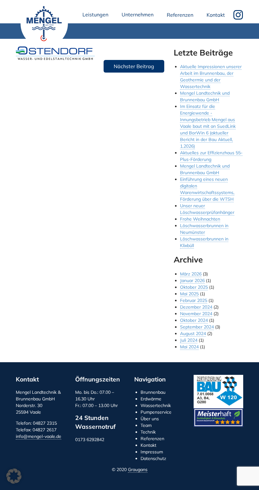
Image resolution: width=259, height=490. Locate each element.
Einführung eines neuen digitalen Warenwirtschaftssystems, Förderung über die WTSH (207, 189)
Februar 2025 (193, 300)
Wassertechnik (156, 405)
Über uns (150, 419)
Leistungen (96, 16)
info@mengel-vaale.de (38, 436)
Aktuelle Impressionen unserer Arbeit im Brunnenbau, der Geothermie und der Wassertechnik (211, 76)
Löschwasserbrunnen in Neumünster (204, 229)
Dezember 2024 (196, 307)
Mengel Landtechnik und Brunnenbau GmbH (44, 23)
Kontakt (216, 15)
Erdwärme (151, 399)
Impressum (152, 452)
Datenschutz (153, 458)
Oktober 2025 (194, 287)
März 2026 (191, 274)
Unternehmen (139, 16)
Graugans (138, 469)
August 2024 (193, 333)
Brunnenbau (153, 392)
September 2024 (197, 327)
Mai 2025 (189, 294)
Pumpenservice (156, 412)
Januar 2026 (192, 280)
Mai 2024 (189, 347)
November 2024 (196, 313)
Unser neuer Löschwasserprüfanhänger (207, 209)
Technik (148, 432)
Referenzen (180, 15)
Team (146, 425)
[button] (14, 476)
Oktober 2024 (194, 320)
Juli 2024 (188, 340)
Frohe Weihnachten (200, 219)
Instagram (238, 15)
